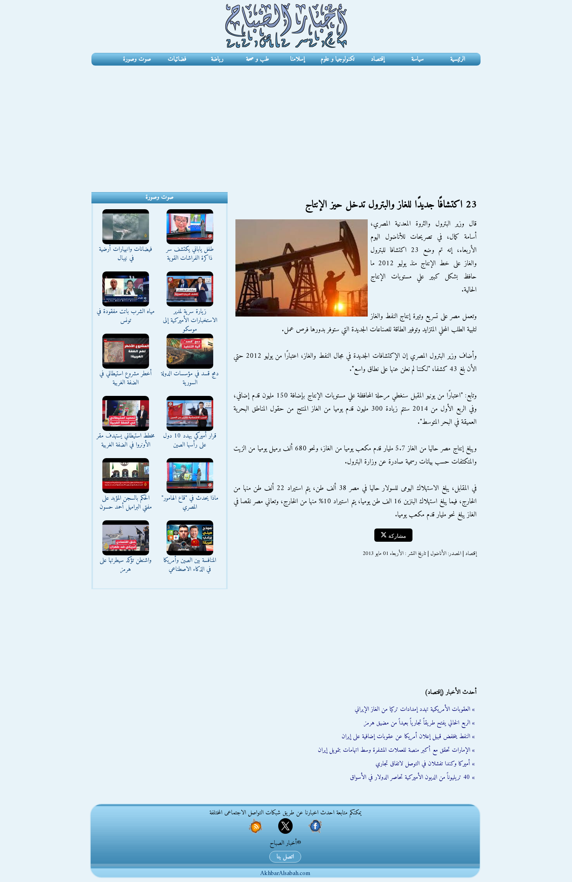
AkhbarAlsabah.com (285, 873)
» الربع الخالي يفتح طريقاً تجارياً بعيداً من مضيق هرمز (419, 723)
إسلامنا (297, 59)
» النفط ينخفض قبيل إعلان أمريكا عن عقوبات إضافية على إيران (408, 736)
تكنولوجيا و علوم (337, 59)
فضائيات (177, 59)
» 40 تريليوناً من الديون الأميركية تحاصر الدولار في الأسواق (412, 777)
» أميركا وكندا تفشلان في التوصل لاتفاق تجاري (425, 763)
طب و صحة (257, 59)
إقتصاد (377, 59)
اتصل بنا (285, 856)
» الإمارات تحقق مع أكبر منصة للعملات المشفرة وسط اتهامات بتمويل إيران (396, 750)
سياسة (417, 59)
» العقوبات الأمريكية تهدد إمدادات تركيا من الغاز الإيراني (414, 709)
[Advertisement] (286, 124)
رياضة (217, 59)
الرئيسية (457, 59)
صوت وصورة (137, 59)
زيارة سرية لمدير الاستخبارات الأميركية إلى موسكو (190, 320)
